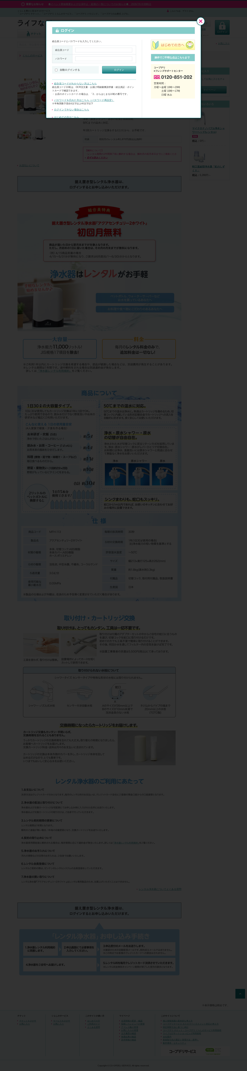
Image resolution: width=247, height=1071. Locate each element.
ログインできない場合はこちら (71, 109)
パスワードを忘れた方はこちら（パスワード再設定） (84, 100)
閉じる (201, 21)
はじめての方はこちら (66, 117)
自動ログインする (70, 69)
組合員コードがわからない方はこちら (75, 83)
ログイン (119, 69)
